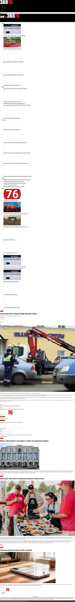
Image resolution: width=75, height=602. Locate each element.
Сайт (0, 433)
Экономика (3, 7)
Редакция (3, 593)
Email (1, 431)
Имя (1, 430)
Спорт (3, 9)
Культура (3, 8)
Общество (3, 5)
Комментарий (2, 428)
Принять (26, 601)
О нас (2, 10)
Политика (3, 6)
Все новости (3, 592)
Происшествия (4, 119)
